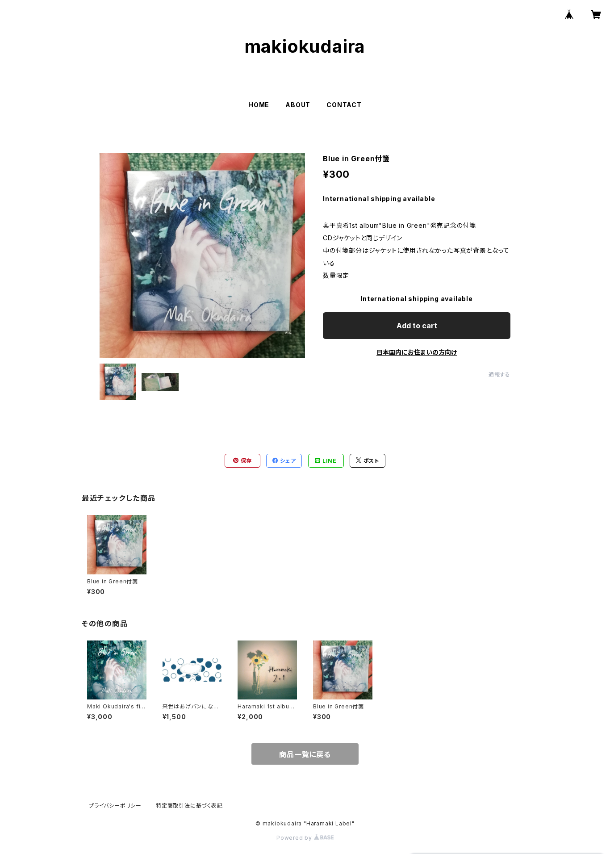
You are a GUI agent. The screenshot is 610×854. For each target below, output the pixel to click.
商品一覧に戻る (305, 754)
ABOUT (297, 105)
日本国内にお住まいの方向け (416, 352)
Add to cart (417, 325)
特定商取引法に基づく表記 (189, 805)
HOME (258, 105)
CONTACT (344, 105)
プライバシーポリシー (115, 805)
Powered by (295, 837)
